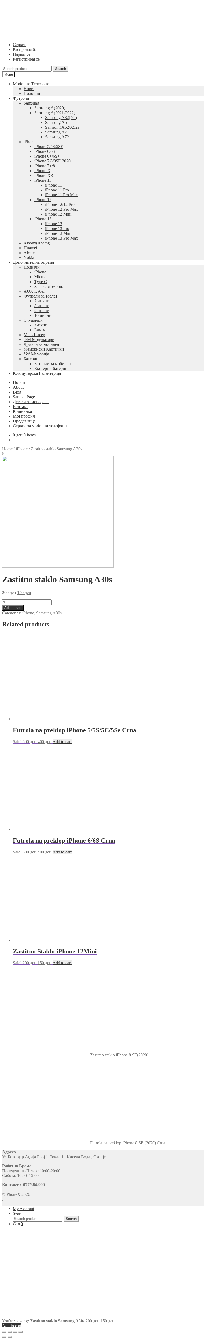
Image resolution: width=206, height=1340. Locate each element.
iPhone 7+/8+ (45, 166)
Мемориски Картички (44, 349)
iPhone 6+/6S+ (47, 156)
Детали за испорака (31, 401)
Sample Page (24, 397)
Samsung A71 (57, 132)
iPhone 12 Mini (58, 214)
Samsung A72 (57, 137)
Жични (40, 325)
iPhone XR (43, 175)
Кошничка (22, 411)
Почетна (20, 382)
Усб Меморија (36, 354)
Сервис (19, 44)
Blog (17, 392)
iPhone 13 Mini (58, 233)
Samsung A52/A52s (62, 127)
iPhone (40, 272)
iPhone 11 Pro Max (61, 194)
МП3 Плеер (34, 334)
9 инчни (41, 310)
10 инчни (43, 315)
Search (60, 69)
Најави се (21, 54)
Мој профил (24, 416)
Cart (18, 1224)
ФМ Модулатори (39, 339)
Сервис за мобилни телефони (40, 426)
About (18, 387)
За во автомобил (49, 286)
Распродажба (25, 49)
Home (7, 449)
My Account (23, 1208)
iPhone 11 (42, 180)
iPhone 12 (43, 199)
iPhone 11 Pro (57, 190)
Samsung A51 (57, 122)
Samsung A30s (49, 613)
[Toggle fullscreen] (15, 1332)
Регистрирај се (26, 59)
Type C (40, 281)
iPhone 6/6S (44, 151)
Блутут (40, 330)
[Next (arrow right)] (10, 1337)
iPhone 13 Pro (57, 228)
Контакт (20, 406)
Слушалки (33, 320)
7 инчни (41, 301)
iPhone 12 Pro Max (61, 209)
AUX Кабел (34, 291)
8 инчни (41, 305)
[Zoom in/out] (20, 1332)
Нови (29, 88)
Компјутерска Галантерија (37, 373)
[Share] (10, 1332)
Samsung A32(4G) (61, 117)
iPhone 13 (43, 219)
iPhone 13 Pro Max (61, 238)
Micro (39, 276)
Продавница (24, 421)
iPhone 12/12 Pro (60, 204)
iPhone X (42, 170)
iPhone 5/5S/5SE (48, 146)
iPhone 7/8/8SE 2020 (52, 161)
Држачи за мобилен (41, 344)
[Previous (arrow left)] (4, 1337)
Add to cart (12, 608)
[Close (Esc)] (4, 1332)
